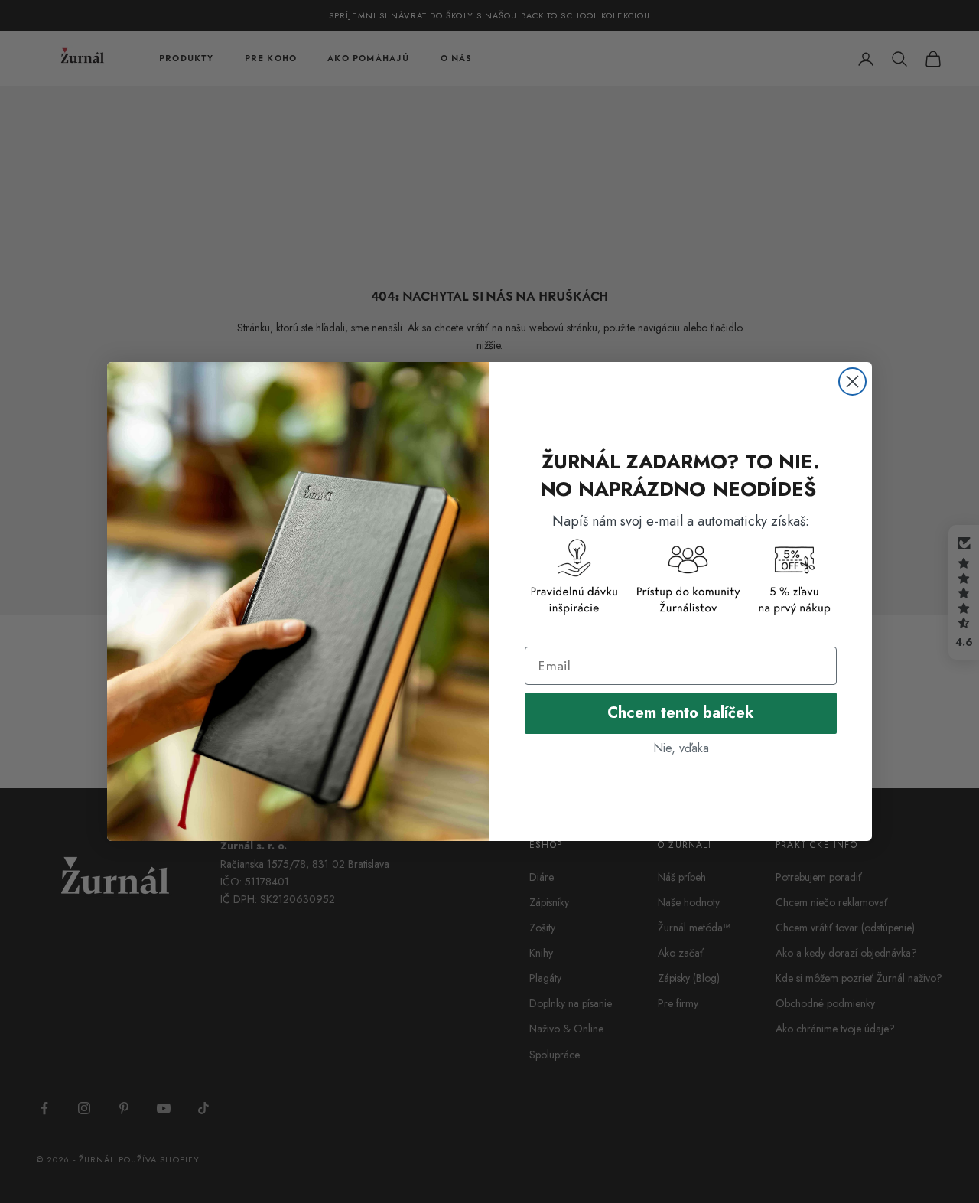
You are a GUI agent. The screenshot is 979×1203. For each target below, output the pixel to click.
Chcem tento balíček (680, 713)
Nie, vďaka (681, 748)
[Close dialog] (852, 381)
